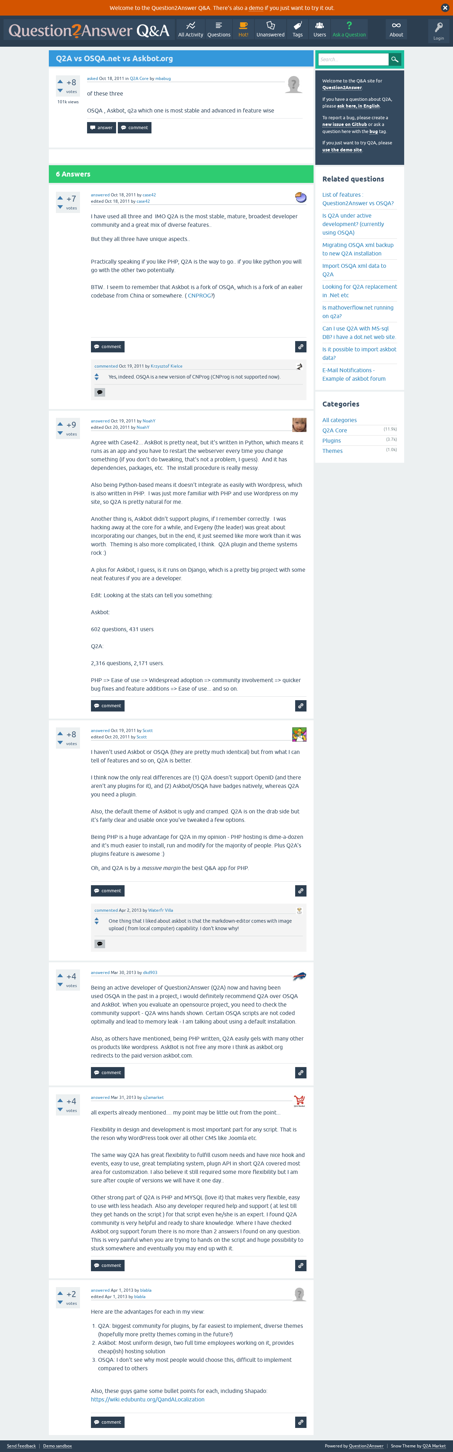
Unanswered (271, 35)
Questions (218, 35)
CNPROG (199, 295)
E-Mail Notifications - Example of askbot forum (354, 374)
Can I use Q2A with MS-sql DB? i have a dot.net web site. (359, 332)
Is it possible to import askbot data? (359, 353)
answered (100, 194)
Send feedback (21, 1446)
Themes (332, 451)
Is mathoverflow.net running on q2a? (358, 311)
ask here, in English (358, 106)
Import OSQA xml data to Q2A (354, 270)
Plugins (331, 440)
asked (92, 78)
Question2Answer (342, 87)
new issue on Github (344, 124)
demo (256, 8)
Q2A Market (434, 1446)
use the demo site (342, 149)
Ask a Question (349, 35)
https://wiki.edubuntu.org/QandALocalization (148, 1399)
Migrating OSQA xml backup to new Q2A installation (358, 249)
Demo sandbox (57, 1446)
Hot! (243, 35)
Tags (298, 35)
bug (373, 131)
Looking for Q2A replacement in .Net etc (359, 290)
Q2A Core (139, 78)
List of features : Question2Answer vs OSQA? (358, 198)
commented (106, 366)
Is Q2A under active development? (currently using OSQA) (353, 224)
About (396, 35)
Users (320, 35)
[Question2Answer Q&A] (89, 29)
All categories (339, 420)
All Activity (190, 35)
